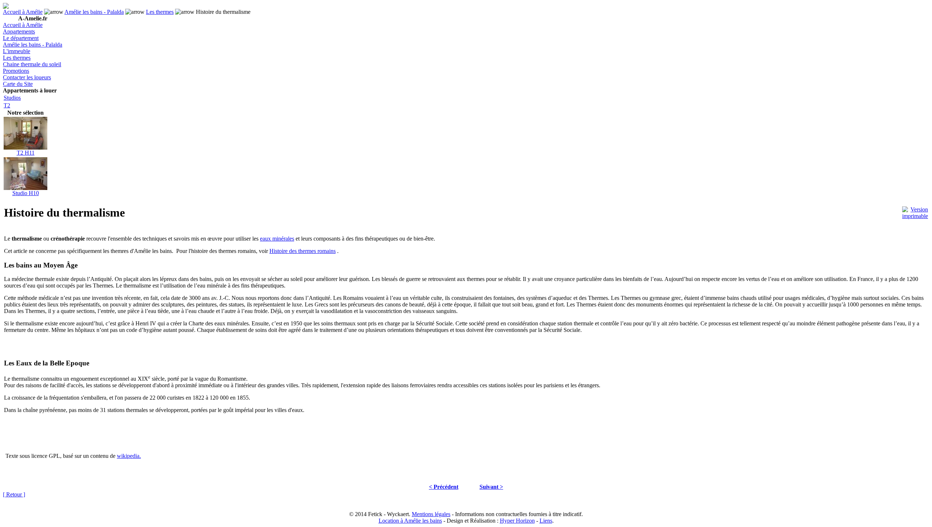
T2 (7, 105)
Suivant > (491, 487)
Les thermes (160, 12)
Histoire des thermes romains (302, 251)
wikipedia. (129, 456)
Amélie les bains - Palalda (94, 12)
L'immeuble (16, 51)
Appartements (19, 31)
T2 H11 (26, 153)
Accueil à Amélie (23, 12)
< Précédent (443, 487)
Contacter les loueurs (27, 77)
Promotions (16, 71)
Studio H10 (25, 193)
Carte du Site (18, 84)
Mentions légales (431, 514)
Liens (546, 521)
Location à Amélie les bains (410, 521)
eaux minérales (277, 238)
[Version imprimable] (915, 211)
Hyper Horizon (517, 521)
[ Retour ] (14, 494)
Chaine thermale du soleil (32, 64)
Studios (12, 98)
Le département (21, 38)
